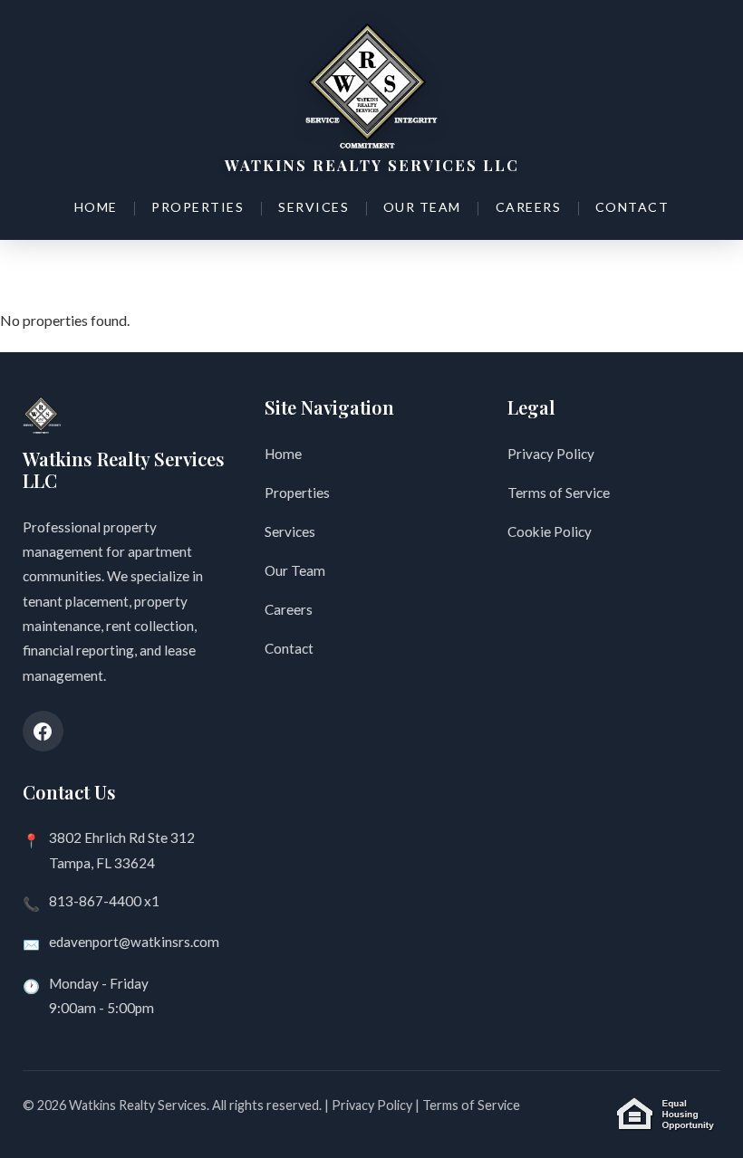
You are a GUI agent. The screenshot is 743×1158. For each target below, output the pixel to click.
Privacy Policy (550, 453)
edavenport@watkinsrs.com (134, 941)
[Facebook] (43, 731)
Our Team (422, 207)
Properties (197, 207)
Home (96, 207)
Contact (632, 207)
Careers (529, 207)
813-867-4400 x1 (104, 901)
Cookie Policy (549, 531)
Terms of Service (558, 492)
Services (313, 207)
